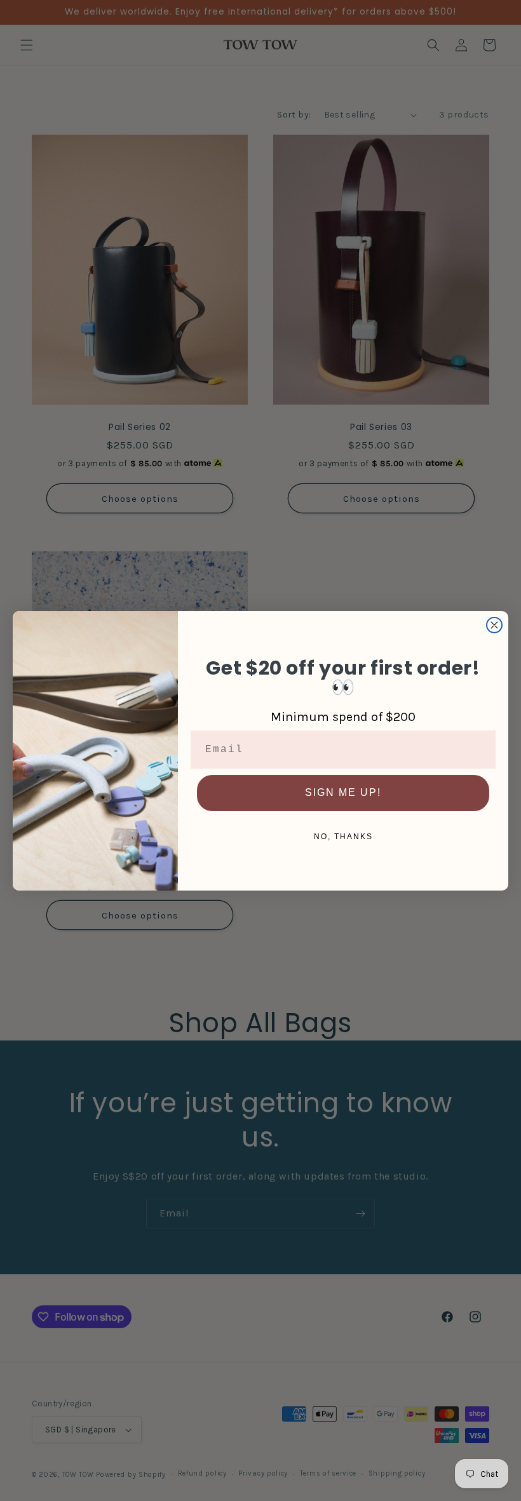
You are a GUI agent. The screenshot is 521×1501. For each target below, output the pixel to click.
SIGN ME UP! (343, 792)
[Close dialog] (494, 625)
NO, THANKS (343, 836)
